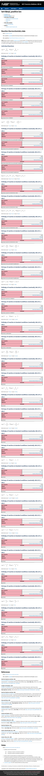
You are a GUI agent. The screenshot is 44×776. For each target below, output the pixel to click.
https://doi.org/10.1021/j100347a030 (21, 741)
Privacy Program (16, 771)
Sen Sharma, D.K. (4, 721)
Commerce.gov (22, 774)
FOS (10, 355)
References (8, 20)
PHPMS (41, 62)
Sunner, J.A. (3, 738)
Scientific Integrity (35, 773)
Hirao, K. (8, 738)
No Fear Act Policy (17, 773)
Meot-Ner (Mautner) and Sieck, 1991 (35, 64)
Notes (7, 21)
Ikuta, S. (10, 721)
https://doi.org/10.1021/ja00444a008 (32, 709)
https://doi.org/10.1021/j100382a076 (8, 697)
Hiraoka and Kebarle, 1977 (37, 189)
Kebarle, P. (8, 708)
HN (9, 53)
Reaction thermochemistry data (12, 18)
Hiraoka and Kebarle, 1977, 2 (36, 224)
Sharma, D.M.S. (4, 731)
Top (5, 33)
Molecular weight (7, 16)
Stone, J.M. (3, 701)
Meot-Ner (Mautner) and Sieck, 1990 (35, 82)
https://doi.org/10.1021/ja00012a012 (8, 683)
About (20, 8)
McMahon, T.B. (9, 687)
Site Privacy (5, 771)
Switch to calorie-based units (11, 26)
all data (17, 683)
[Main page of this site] (2, 8)
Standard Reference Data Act (31, 768)
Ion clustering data (9, 24)
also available (25, 41)
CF (9, 605)
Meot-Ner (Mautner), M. (5, 680)
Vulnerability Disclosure (8, 773)
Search (6, 8)
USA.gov (32, 774)
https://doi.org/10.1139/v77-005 (11, 717)
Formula (6, 14)
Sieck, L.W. (13, 680)
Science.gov (27, 774)
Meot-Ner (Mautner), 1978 (37, 295)
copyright (10, 35)
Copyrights (22, 771)
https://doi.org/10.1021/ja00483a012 (26, 728)
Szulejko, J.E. (3, 687)
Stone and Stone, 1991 (38, 136)
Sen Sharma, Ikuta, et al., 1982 (36, 260)
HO (10, 178)
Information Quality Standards (12, 774)
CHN (10, 284)
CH (10, 125)
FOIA (22, 773)
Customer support (7, 762)
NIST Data (13, 8)
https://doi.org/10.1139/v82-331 (26, 722)
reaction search (17, 40)
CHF (10, 568)
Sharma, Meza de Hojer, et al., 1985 (35, 366)
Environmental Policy (28, 773)
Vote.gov (35, 774)
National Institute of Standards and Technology (11, 4)
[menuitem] (2, 8)
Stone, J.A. (8, 701)
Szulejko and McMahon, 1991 (36, 73)
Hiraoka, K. (3, 708)
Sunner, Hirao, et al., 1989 (37, 473)
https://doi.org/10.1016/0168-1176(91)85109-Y (27, 689)
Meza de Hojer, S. (11, 731)
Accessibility (10, 771)
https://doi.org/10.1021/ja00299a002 (34, 733)
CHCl (10, 391)
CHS (10, 319)
